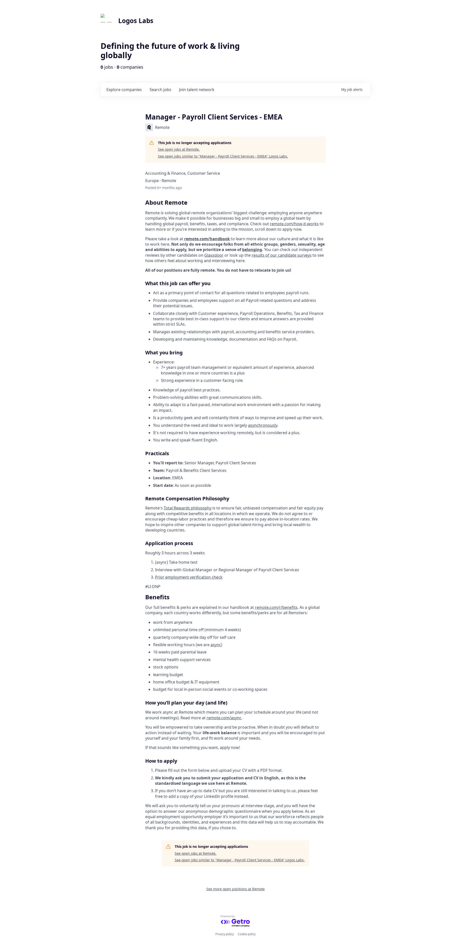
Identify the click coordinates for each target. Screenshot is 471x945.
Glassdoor (213, 255)
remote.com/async (224, 717)
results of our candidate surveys (282, 255)
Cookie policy (247, 934)
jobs (160, 89)
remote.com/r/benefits (276, 607)
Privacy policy (224, 934)
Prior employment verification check (188, 577)
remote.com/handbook (207, 238)
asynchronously (262, 425)
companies (124, 89)
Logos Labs (135, 20)
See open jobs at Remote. (179, 149)
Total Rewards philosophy (187, 508)
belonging (252, 249)
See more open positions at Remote (235, 889)
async (215, 644)
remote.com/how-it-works (294, 223)
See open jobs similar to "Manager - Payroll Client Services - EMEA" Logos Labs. (223, 156)
